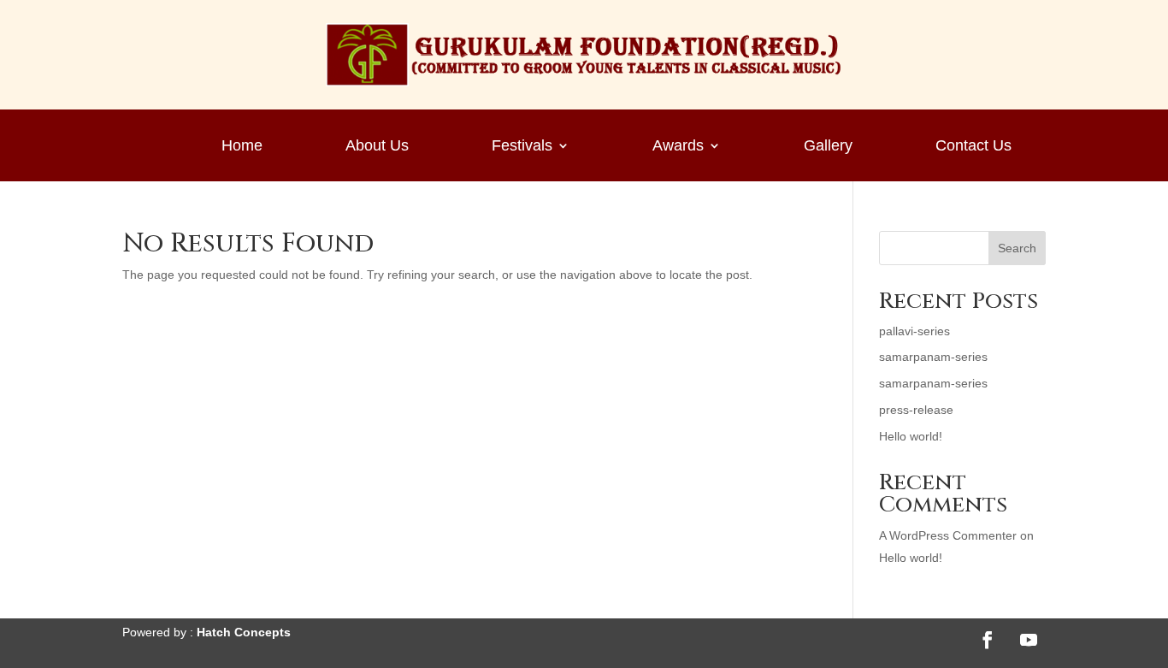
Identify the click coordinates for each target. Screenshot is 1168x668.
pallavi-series (914, 331)
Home (242, 146)
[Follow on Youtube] (1029, 640)
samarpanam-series (933, 357)
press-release (916, 410)
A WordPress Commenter (948, 535)
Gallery (828, 146)
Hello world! (910, 436)
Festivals (522, 146)
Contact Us (973, 146)
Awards (678, 146)
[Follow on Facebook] (987, 640)
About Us (377, 146)
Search (1017, 248)
